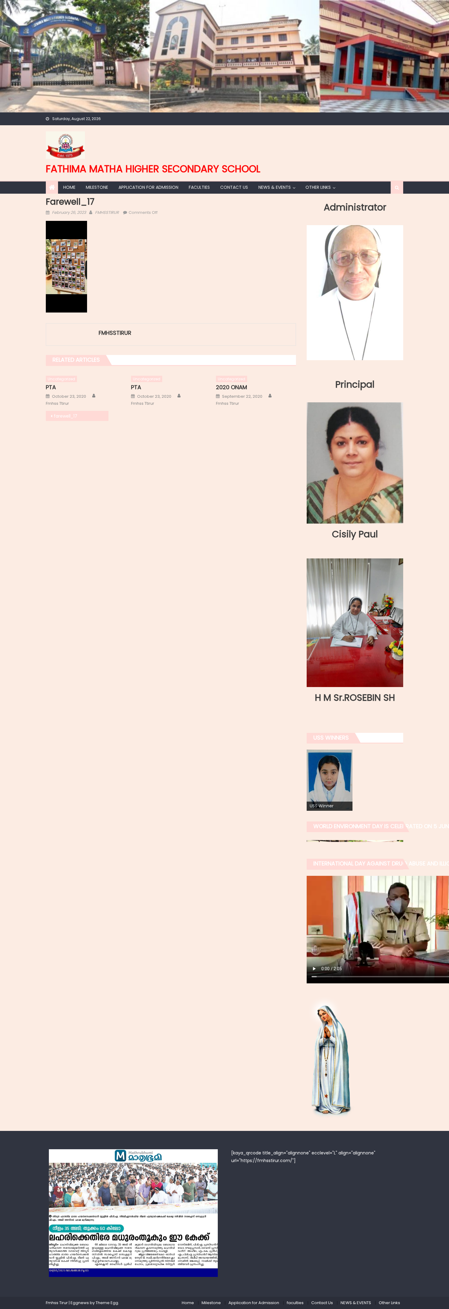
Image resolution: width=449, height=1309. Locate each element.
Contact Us (234, 187)
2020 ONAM (231, 387)
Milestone (97, 187)
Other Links (318, 187)
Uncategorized (61, 379)
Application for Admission (148, 187)
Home (69, 187)
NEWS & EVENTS (274, 187)
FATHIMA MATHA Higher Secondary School (153, 169)
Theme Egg (107, 1303)
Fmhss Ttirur (57, 403)
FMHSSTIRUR (107, 212)
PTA (51, 387)
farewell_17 (65, 416)
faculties (199, 187)
